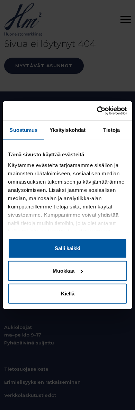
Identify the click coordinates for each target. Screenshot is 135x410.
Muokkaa (63, 271)
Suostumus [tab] (23, 130)
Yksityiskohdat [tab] (68, 130)
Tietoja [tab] (111, 130)
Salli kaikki (67, 248)
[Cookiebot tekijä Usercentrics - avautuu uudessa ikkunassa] (97, 110)
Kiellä (67, 293)
